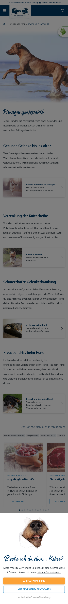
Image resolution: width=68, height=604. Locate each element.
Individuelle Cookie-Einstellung (34, 597)
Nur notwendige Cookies (34, 589)
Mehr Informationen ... (49, 572)
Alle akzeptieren (34, 581)
